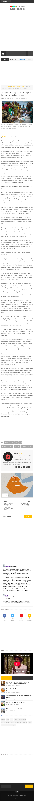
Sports (14, 725)
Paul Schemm (6, 137)
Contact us (29, 786)
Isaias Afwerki (4, 725)
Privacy (14, 798)
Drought (8, 86)
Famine (18, 86)
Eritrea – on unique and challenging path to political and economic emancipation (17, 682)
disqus (28, 516)
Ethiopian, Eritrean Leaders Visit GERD (16, 702)
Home (3, 86)
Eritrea (15, 719)
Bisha (7, 719)
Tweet (4, 446)
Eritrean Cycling (22, 719)
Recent (6, 678)
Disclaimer (18, 798)
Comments (16, 678)
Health (29, 722)
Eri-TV (11, 719)
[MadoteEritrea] (16, 467)
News (23, 86)
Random (28, 678)
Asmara (3, 719)
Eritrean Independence (16, 722)
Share (10, 446)
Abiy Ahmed (15, 59)
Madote (20, 795)
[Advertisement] (17, 31)
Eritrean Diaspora (5, 722)
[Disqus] (17, 541)
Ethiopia (13, 86)
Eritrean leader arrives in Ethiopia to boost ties (18, 709)
